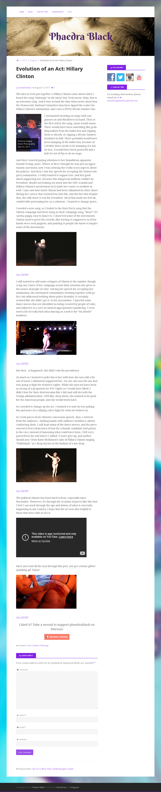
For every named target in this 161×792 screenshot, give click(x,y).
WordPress (61, 787)
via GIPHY (22, 274)
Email (22, 727)
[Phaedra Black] (80, 36)
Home (21, 12)
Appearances (58, 12)
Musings (44, 645)
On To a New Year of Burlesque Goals (52, 769)
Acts (70, 12)
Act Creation (33, 645)
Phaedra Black (38, 787)
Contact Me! (42, 12)
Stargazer (75, 787)
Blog (30, 12)
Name (22, 715)
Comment (23, 669)
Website (23, 739)
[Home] (17, 60)
